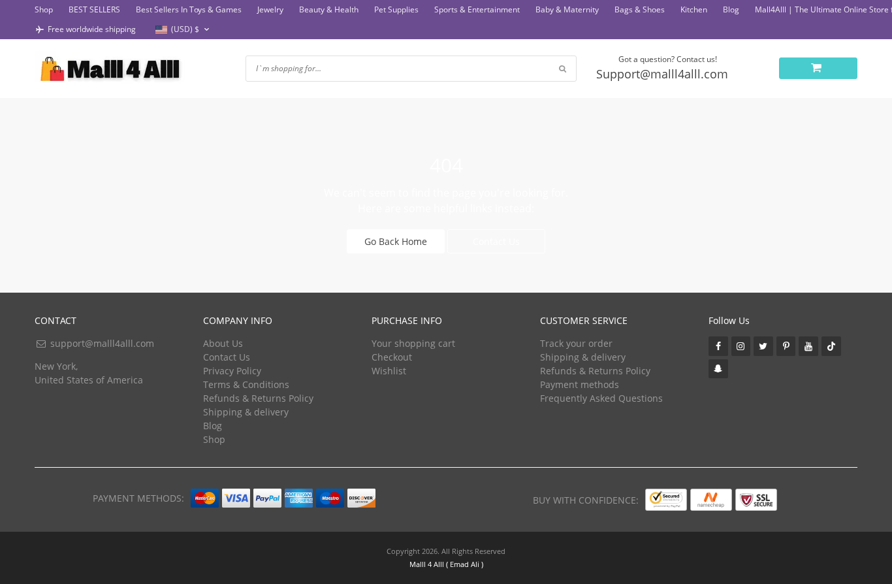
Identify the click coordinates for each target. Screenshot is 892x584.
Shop (44, 9)
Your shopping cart (413, 343)
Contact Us (496, 241)
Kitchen (693, 9)
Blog (731, 9)
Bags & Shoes (639, 9)
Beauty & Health (328, 9)
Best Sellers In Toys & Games (189, 9)
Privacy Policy (232, 371)
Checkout (392, 357)
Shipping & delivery (246, 412)
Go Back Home (395, 241)
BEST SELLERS (94, 9)
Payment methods (579, 384)
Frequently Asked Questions (601, 398)
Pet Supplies (396, 9)
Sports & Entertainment (477, 9)
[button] (183, 29)
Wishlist (389, 371)
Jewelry (270, 9)
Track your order (576, 343)
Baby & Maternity (567, 9)
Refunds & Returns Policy (258, 398)
